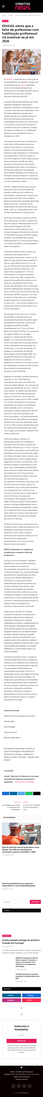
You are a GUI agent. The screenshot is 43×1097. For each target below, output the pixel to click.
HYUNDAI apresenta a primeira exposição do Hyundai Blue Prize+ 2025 (28, 976)
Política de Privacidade (21, 1077)
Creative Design (24, 1093)
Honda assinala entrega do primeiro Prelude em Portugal (21, 941)
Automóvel (6, 936)
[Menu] (3, 6)
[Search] (40, 6)
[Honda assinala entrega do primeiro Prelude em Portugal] (21, 926)
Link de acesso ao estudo (24, 782)
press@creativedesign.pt (24, 1072)
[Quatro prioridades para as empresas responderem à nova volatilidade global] (21, 870)
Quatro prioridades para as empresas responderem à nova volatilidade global (18, 884)
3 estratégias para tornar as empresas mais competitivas (11, 807)
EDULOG (9, 79)
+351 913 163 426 (17, 1074)
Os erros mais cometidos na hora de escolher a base (31, 807)
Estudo (5, 21)
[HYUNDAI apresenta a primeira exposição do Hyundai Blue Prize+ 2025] (8, 977)
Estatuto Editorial (22, 1079)
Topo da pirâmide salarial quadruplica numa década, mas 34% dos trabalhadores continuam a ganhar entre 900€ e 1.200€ (20, 849)
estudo (23, 85)
